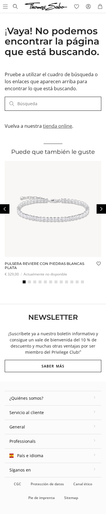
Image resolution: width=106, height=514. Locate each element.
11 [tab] (77, 281)
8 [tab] (61, 281)
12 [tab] (82, 281)
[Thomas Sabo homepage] (15, 6)
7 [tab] (55, 281)
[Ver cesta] (100, 6)
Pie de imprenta (41, 497)
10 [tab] (71, 281)
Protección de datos (47, 483)
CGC (17, 483)
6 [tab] (50, 281)
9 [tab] (66, 281)
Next (101, 209)
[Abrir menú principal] (4, 6)
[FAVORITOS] (76, 6)
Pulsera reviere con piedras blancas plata (44, 265)
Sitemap (71, 497)
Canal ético (82, 483)
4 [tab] (40, 281)
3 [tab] (34, 281)
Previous (4, 209)
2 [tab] (29, 281)
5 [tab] (45, 281)
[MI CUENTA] (88, 6)
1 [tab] (24, 281)
